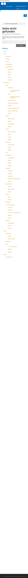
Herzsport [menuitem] (10, 173)
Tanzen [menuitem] (7, 194)
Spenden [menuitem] (10, 251)
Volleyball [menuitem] (8, 220)
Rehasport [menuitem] (8, 168)
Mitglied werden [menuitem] (11, 118)
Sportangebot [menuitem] (6, 82)
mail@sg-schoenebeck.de (21, 6)
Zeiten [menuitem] (9, 197)
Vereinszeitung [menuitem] (9, 64)
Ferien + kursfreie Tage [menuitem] (13, 110)
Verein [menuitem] (4, 53)
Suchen (26, 8)
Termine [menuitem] (9, 186)
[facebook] (2, 3)
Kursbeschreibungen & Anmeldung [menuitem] (15, 91)
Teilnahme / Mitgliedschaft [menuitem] (13, 108)
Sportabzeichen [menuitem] (9, 184)
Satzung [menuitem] (7, 61)
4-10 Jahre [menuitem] (10, 210)
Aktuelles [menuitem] (10, 165)
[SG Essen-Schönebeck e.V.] (3, 23)
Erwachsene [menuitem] (10, 87)
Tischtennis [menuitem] (8, 202)
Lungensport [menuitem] (10, 176)
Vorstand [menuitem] (7, 59)
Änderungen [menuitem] (8, 233)
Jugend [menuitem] (9, 137)
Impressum (20, 576)
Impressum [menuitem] (10, 79)
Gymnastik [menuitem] (8, 142)
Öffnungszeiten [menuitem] (11, 123)
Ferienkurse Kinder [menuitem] (12, 100)
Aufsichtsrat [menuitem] (8, 56)
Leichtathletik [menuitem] (8, 155)
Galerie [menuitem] (9, 74)
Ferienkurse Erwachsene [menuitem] (13, 103)
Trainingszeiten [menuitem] (11, 144)
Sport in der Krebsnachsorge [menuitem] (14, 178)
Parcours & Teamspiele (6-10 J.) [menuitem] (15, 212)
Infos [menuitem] (7, 244)
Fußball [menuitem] (7, 129)
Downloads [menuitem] (8, 241)
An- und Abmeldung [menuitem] (12, 246)
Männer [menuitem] (9, 134)
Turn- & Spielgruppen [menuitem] (10, 204)
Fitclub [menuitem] (7, 116)
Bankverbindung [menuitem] (11, 238)
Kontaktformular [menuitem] (9, 257)
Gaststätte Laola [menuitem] (9, 66)
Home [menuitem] (4, 51)
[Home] (6, 10)
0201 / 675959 (9, 6)
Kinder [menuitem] (9, 94)
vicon (25, 576)
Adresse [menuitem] (9, 236)
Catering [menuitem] (9, 72)
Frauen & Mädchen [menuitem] (12, 131)
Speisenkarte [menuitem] (10, 69)
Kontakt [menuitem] (9, 77)
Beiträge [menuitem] (9, 105)
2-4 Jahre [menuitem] (10, 207)
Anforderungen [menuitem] (11, 189)
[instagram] (5, 3)
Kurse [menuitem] (7, 85)
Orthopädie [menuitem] (10, 170)
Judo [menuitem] (7, 152)
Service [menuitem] (5, 230)
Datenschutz (16, 576)
